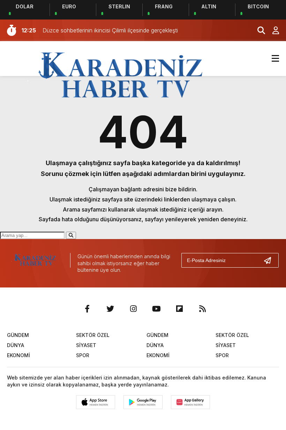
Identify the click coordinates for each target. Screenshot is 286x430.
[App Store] (95, 402)
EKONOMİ (18, 355)
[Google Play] (143, 402)
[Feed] (202, 308)
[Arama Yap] (258, 30)
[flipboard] (179, 308)
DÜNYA (15, 345)
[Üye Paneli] (272, 30)
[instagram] (133, 308)
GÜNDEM (18, 335)
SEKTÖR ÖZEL (93, 335)
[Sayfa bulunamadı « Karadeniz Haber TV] (120, 75)
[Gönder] (270, 260)
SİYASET (86, 345)
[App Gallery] (190, 402)
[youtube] (156, 308)
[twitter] (110, 308)
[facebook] (87, 308)
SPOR (82, 355)
